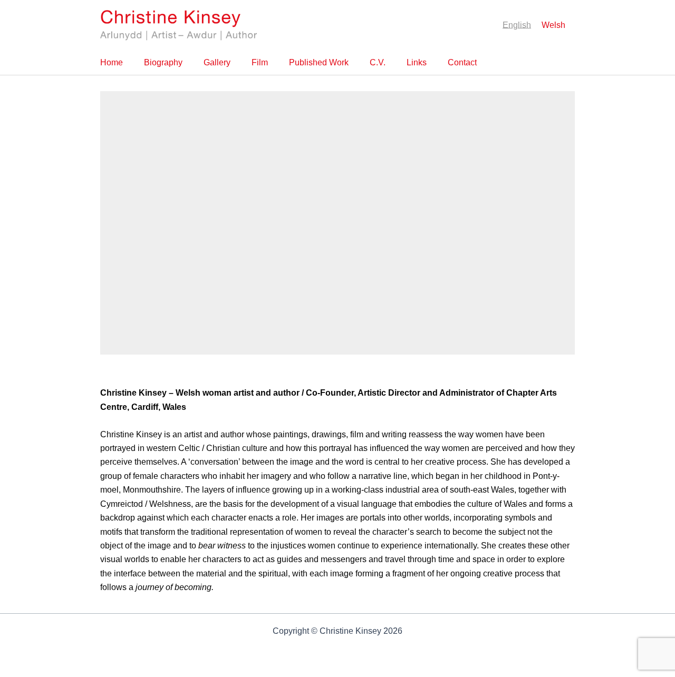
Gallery (217, 62)
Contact (462, 62)
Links (417, 62)
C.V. (377, 62)
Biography (163, 62)
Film (260, 62)
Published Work (319, 62)
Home (111, 62)
